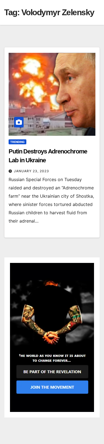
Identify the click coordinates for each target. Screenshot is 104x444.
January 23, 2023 (31, 171)
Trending (17, 141)
